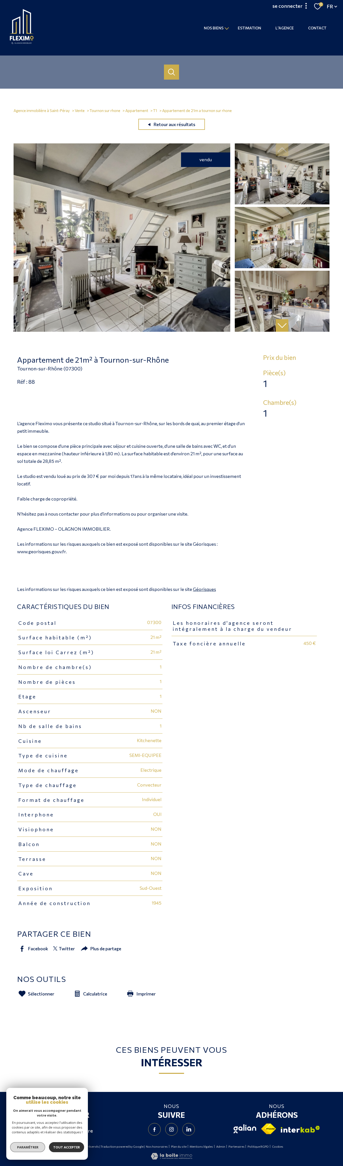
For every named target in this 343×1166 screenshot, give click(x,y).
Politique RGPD (258, 1146)
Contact (317, 27)
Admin (220, 1146)
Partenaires (236, 1146)
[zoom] (122, 330)
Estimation (249, 27)
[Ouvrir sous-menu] (227, 28)
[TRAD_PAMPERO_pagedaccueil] (21, 42)
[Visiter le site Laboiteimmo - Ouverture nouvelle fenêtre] (171, 1157)
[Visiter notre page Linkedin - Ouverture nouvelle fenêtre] (188, 1129)
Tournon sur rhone (105, 110)
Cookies (277, 1146)
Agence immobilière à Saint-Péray (42, 110)
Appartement (136, 110)
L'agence (284, 27)
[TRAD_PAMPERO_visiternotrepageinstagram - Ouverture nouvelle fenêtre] (171, 1129)
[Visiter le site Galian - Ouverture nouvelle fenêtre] (245, 1128)
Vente (80, 110)
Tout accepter (66, 1147)
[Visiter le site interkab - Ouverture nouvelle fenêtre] (300, 1129)
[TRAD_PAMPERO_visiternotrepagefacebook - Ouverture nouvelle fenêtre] (154, 1129)
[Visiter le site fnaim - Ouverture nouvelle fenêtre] (268, 1129)
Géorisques (204, 589)
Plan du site (179, 1146)
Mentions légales (201, 1146)
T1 (155, 110)
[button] (282, 325)
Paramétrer (27, 1147)
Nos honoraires (157, 1146)
